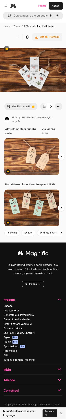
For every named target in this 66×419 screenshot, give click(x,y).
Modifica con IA (19, 107)
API (6, 355)
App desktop (14, 346)
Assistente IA (11, 310)
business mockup (49, 232)
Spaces (8, 306)
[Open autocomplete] (8, 15)
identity (28, 232)
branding (12, 232)
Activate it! (49, 413)
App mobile (10, 350)
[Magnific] (33, 254)
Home (7, 26)
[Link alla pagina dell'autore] (7, 119)
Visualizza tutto (48, 131)
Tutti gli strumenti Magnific (19, 359)
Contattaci (11, 390)
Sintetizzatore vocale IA (18, 324)
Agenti (10, 337)
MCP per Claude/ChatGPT (19, 333)
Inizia (7, 369)
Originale (24, 49)
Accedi (56, 6)
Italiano (33, 284)
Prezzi (42, 6)
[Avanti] (51, 106)
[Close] (61, 413)
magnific (16, 121)
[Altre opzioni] (17, 37)
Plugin (10, 341)
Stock (17, 26)
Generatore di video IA (17, 319)
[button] (33, 284)
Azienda (9, 380)
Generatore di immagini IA (19, 315)
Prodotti (9, 300)
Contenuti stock (13, 328)
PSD (26, 26)
